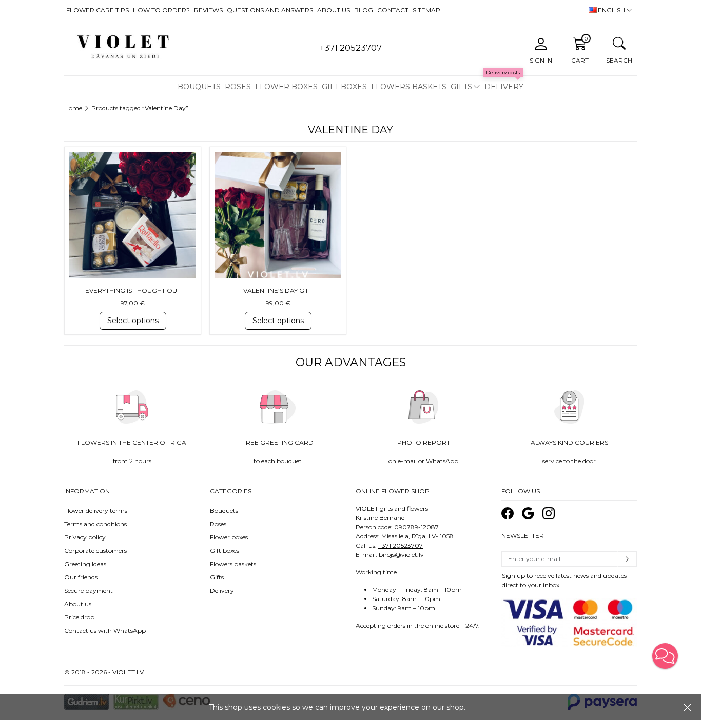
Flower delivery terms (95, 510)
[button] (665, 656)
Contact (392, 10)
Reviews (208, 10)
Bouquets (199, 86)
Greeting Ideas (85, 564)
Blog (363, 10)
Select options (133, 320)
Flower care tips (97, 10)
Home (73, 108)
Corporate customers (95, 550)
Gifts (461, 86)
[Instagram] (548, 513)
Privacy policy (85, 537)
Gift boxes (344, 86)
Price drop (79, 617)
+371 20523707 (400, 545)
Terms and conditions (95, 524)
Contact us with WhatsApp (105, 630)
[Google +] (528, 513)
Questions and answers (270, 10)
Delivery (503, 86)
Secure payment (88, 590)
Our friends (81, 577)
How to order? (161, 10)
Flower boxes (286, 86)
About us (333, 10)
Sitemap (426, 10)
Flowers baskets (408, 86)
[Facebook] (507, 513)
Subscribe (627, 559)
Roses (238, 86)
